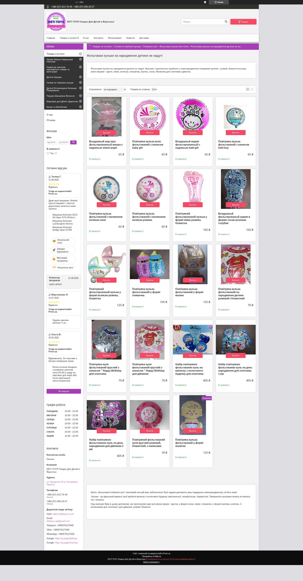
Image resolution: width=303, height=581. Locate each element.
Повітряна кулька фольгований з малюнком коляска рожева (149, 216)
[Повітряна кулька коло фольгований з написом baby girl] (149, 117)
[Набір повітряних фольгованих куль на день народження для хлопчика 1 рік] (235, 340)
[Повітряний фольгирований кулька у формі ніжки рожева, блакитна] (193, 189)
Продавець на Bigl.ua (151, 556)
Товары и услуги (68, 38)
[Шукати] (226, 21)
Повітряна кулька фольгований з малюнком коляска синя (105, 216)
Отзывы (51, 120)
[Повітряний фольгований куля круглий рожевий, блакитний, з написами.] (149, 415)
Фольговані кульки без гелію (174, 46)
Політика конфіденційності (183, 559)
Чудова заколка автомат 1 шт (60, 321)
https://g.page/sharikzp (66, 542)
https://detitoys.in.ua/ (63, 514)
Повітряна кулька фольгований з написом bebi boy (233, 144)
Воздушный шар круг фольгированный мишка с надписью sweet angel (106, 144)
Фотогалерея (115, 38)
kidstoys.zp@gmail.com (58, 521)
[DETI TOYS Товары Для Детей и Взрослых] (56, 21)
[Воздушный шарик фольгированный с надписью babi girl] (193, 117)
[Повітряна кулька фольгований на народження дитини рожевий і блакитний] (235, 264)
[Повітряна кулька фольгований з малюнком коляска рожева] (149, 189)
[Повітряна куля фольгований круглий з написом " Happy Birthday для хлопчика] (106, 340)
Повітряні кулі (150, 46)
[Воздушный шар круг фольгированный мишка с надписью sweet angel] (106, 117)
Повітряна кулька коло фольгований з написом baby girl (147, 144)
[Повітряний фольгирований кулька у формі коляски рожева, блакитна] (106, 264)
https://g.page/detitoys (66, 538)
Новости (130, 38)
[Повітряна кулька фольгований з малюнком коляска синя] (106, 189)
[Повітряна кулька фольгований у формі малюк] (193, 264)
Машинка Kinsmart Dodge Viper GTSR (62, 228)
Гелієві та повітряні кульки (127, 46)
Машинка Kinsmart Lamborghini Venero (63, 222)
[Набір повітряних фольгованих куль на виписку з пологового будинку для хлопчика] (193, 340)
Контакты (98, 38)
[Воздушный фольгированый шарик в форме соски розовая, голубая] (235, 189)
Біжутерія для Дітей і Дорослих (62, 101)
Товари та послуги (102, 46)
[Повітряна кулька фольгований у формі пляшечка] (149, 264)
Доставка (144, 38)
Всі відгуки (64, 391)
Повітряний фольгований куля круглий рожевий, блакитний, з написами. (148, 442)
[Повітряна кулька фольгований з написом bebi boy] (235, 117)
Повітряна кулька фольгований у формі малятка (189, 442)
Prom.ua (166, 553)
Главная (51, 38)
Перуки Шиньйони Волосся (61, 96)
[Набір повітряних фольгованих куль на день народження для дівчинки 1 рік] (106, 415)
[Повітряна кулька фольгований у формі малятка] (193, 415)
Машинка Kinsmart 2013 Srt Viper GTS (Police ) (65, 216)
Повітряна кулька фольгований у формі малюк (189, 292)
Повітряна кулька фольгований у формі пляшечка (146, 292)
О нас (86, 38)
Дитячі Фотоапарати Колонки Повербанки (62, 89)
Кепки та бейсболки (57, 107)
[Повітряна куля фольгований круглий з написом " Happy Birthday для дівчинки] (149, 340)
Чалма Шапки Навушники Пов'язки (60, 60)
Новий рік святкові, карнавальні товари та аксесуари (58, 69)
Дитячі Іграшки (54, 77)
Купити (106, 132)
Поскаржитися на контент (158, 559)
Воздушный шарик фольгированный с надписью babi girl (187, 144)
